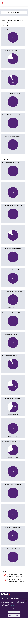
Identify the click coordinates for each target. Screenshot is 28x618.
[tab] (14, 12)
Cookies (12, 605)
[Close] (26, 601)
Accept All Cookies (14, 615)
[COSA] (6, 3)
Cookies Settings (14, 608)
